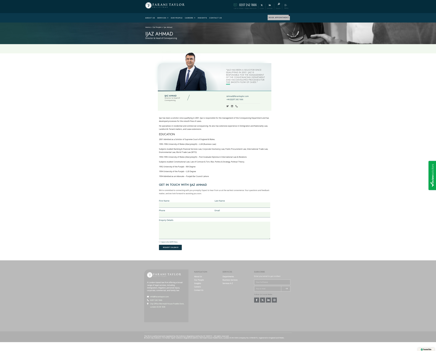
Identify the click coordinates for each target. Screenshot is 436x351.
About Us (198, 276)
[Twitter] (227, 106)
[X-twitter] (262, 300)
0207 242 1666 (248, 5)
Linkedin (270, 8)
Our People (199, 280)
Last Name (220, 200)
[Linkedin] (232, 106)
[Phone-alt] (236, 106)
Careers (197, 287)
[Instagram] (274, 300)
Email (217, 210)
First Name (164, 200)
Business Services (230, 280)
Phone (162, 210)
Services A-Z (228, 283)
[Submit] (285, 288)
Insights (197, 283)
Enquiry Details (166, 220)
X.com (262, 8)
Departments (228, 276)
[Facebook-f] (256, 300)
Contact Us (198, 290)
